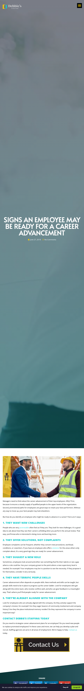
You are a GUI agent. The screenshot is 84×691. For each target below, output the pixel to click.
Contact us (73, 630)
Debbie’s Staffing (28, 618)
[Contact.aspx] (42, 644)
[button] (79, 5)
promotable (24, 527)
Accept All (76, 687)
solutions (55, 548)
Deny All (65, 687)
